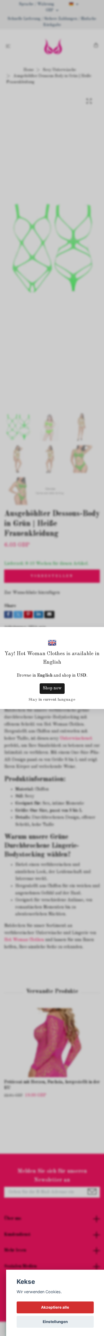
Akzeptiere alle (55, 1307)
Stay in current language (52, 700)
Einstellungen (55, 1321)
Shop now (52, 688)
